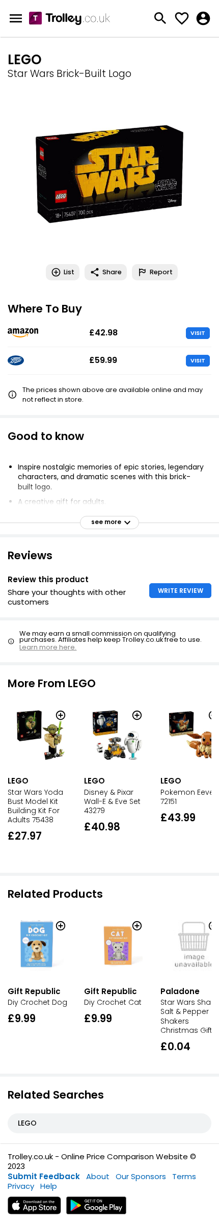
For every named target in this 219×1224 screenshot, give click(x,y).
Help (48, 1186)
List (69, 272)
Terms (184, 1176)
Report (161, 272)
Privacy (21, 1186)
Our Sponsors (141, 1176)
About (98, 1176)
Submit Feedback (44, 1176)
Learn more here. (47, 647)
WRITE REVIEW (180, 590)
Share (112, 272)
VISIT (197, 333)
